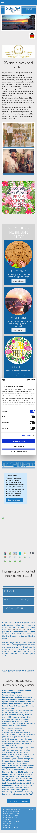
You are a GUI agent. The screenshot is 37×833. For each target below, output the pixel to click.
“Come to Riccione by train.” (19, 801)
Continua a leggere (14, 500)
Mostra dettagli (26, 435)
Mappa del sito (15, 809)
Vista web (31, 809)
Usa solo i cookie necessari (18, 451)
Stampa (7, 809)
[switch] (32, 417)
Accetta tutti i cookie (18, 441)
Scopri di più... (18, 281)
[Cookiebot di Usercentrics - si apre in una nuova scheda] (27, 380)
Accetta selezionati (18, 446)
